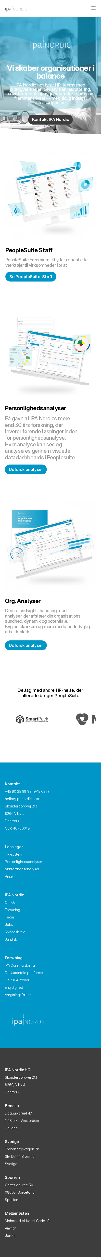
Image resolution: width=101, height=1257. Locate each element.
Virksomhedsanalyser (22, 869)
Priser (9, 876)
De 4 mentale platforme (24, 973)
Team (9, 917)
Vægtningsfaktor (18, 995)
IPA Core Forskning (20, 965)
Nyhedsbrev (15, 932)
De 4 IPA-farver (17, 980)
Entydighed (14, 987)
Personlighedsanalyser (23, 862)
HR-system (13, 854)
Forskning (12, 910)
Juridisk (11, 939)
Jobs (9, 924)
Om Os (10, 902)
